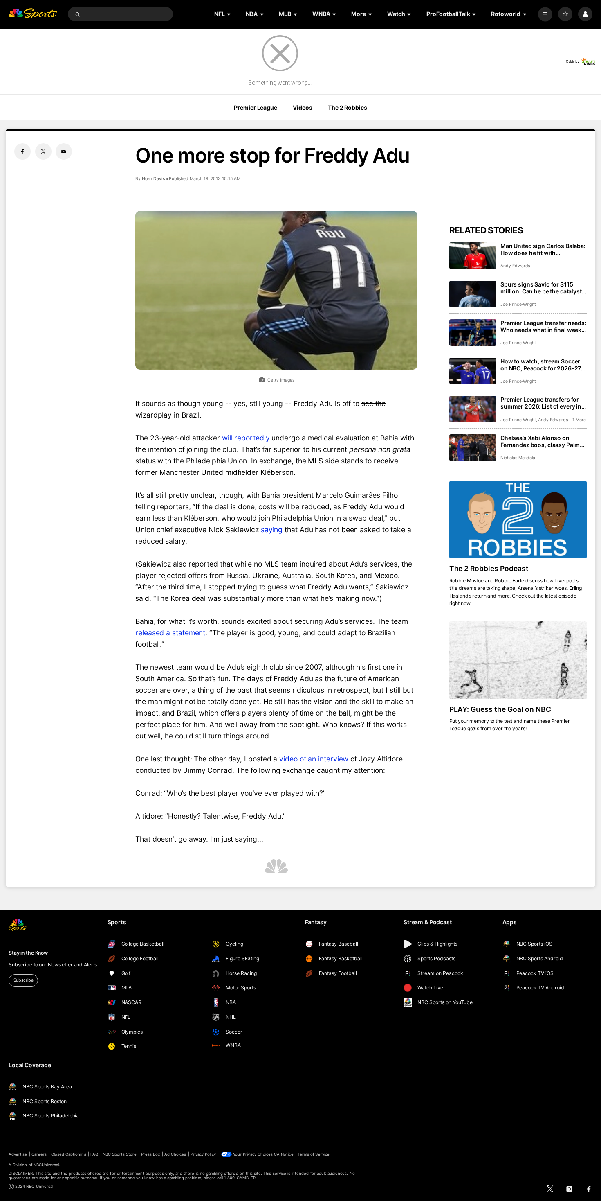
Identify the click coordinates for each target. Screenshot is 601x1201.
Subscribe (23, 980)
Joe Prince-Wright (518, 304)
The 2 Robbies (347, 107)
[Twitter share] (43, 151)
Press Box (150, 1154)
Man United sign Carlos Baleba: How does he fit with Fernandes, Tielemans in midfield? (542, 249)
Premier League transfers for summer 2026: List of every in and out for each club (540, 403)
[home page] (33, 14)
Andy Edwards (515, 266)
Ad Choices (175, 1154)
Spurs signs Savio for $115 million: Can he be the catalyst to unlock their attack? (541, 288)
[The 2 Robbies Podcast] (518, 519)
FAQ (94, 1154)
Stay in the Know (28, 953)
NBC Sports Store (120, 1154)
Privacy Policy (203, 1154)
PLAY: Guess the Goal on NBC (500, 709)
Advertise (18, 1154)
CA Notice (283, 1154)
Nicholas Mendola (517, 458)
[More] (545, 14)
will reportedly (246, 437)
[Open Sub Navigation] (229, 14)
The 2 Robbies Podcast (489, 568)
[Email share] (64, 151)
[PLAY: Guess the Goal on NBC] (518, 660)
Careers (39, 1154)
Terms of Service (314, 1154)
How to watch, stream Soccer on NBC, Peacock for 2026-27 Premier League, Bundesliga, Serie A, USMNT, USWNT (540, 365)
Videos (302, 107)
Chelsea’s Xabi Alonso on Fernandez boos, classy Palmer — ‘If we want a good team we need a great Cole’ (542, 441)
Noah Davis (153, 178)
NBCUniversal (46, 1165)
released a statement (170, 632)
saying (272, 529)
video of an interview (313, 758)
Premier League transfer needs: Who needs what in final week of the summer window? (543, 326)
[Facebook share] (22, 151)
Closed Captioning (68, 1154)
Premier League (255, 107)
